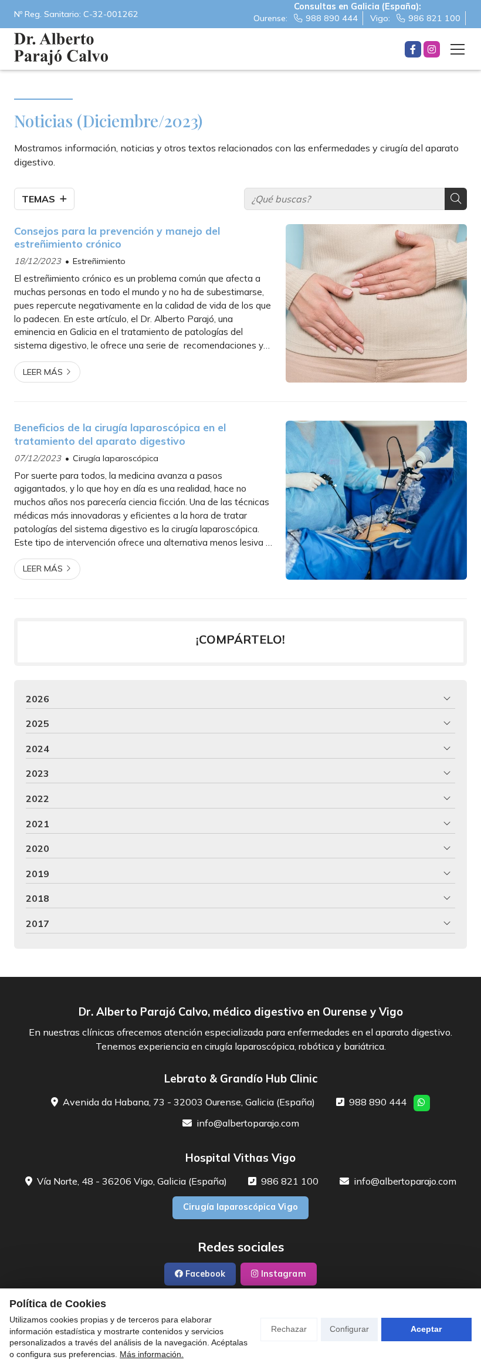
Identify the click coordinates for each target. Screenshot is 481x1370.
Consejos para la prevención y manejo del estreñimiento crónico (117, 237)
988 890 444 (378, 1102)
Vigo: (415, 18)
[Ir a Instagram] (432, 49)
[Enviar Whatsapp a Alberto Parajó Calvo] (422, 1103)
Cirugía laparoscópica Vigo (240, 1207)
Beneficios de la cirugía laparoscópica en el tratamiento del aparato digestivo (120, 433)
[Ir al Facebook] (413, 49)
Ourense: (305, 18)
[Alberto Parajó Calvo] (61, 49)
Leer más (43, 372)
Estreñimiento (99, 261)
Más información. (152, 1354)
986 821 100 (290, 1181)
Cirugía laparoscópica (115, 458)
